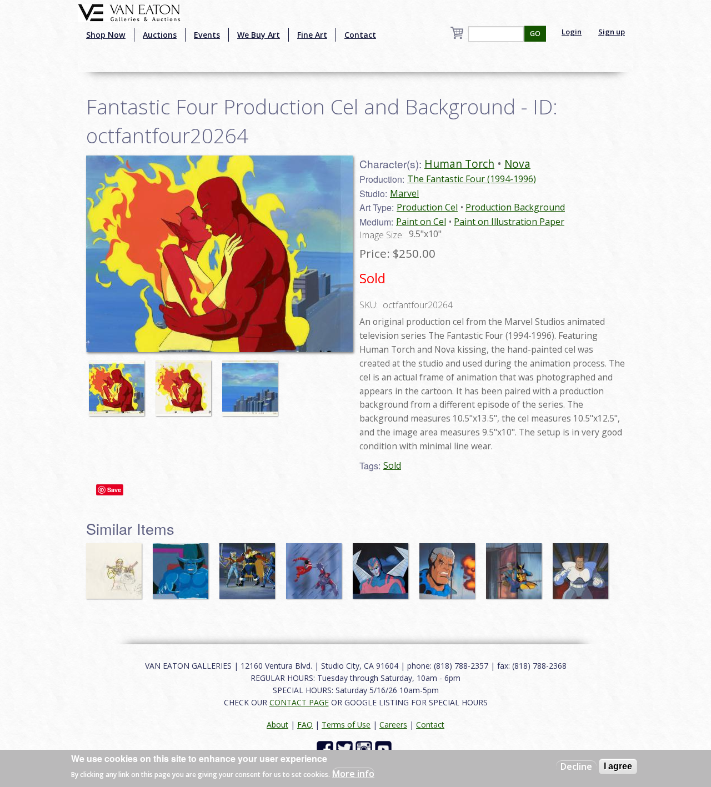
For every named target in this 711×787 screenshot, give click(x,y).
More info (353, 774)
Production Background (515, 207)
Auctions (160, 34)
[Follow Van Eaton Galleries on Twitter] (346, 748)
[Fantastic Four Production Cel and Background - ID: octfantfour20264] (119, 383)
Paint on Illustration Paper (509, 221)
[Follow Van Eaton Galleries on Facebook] (326, 748)
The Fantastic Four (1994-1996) (471, 179)
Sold (392, 465)
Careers (393, 724)
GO (535, 33)
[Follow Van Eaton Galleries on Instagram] (365, 748)
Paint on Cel (421, 221)
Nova (517, 163)
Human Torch (459, 163)
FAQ (305, 724)
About (277, 724)
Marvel (404, 193)
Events (207, 34)
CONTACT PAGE (299, 702)
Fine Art (312, 34)
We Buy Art (258, 34)
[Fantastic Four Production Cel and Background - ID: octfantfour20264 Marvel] (219, 253)
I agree (618, 766)
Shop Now (106, 34)
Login (572, 32)
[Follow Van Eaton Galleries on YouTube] (384, 748)
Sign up (611, 32)
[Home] (129, 12)
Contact (360, 34)
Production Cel (427, 207)
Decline (576, 766)
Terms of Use (346, 724)
